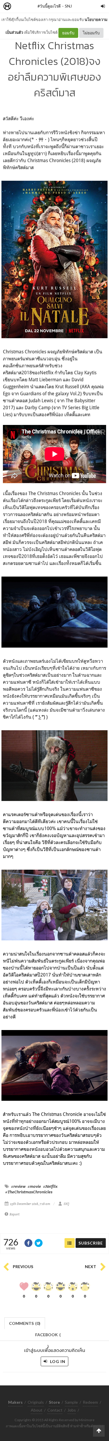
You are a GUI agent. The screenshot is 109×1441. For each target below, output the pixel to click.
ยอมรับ (68, 32)
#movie (34, 1186)
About (36, 1410)
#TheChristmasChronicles (28, 1192)
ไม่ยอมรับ (91, 32)
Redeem (90, 1402)
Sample (71, 1402)
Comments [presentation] (24, 1323)
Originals (36, 1402)
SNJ (68, 5)
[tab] (24, 1323)
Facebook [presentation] (48, 1336)
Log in (57, 1361)
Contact (54, 1410)
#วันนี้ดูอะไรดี (49, 5)
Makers (20, 6)
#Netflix (50, 1186)
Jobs (71, 1410)
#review (18, 1186)
